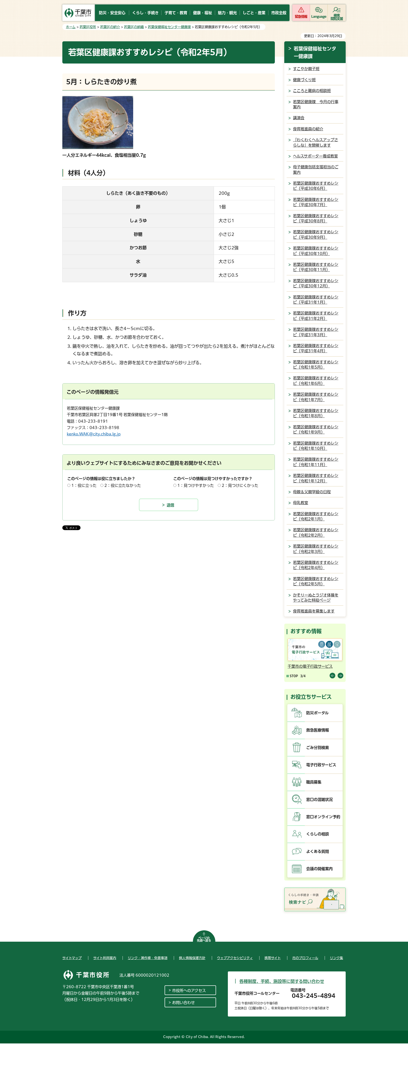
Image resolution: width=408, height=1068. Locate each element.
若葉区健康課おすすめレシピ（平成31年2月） (315, 315)
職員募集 (313, 782)
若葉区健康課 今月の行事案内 (315, 104)
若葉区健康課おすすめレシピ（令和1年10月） (315, 445)
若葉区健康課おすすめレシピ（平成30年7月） (315, 202)
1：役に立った (84, 485)
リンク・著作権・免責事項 (147, 958)
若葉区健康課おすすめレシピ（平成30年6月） (315, 185)
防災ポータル (317, 713)
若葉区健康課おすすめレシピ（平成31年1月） (315, 299)
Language (319, 16)
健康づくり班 (304, 80)
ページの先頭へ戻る (204, 939)
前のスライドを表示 (332, 675)
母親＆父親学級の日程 (312, 492)
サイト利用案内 (104, 958)
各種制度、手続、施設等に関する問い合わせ (281, 981)
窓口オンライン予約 (323, 817)
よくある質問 (317, 851)
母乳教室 (300, 503)
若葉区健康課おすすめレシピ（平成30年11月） (315, 267)
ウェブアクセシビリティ (235, 958)
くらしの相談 (317, 834)
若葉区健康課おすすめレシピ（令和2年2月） (315, 532)
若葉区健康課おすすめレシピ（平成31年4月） (315, 348)
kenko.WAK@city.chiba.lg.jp (94, 434)
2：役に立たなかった (122, 485)
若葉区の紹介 (110, 27)
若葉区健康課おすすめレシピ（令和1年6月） (315, 380)
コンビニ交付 (309, 666)
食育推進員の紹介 (308, 129)
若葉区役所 (88, 27)
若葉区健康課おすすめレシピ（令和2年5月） (315, 581)
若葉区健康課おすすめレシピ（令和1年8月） (315, 413)
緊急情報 (301, 16)
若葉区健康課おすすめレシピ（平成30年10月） (315, 250)
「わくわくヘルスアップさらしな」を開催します (315, 142)
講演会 (298, 118)
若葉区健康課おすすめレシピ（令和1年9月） (315, 429)
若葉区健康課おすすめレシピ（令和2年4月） (315, 565)
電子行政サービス (321, 765)
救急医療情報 (317, 730)
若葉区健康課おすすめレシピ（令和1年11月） (315, 461)
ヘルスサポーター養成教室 (315, 156)
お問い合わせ (183, 1002)
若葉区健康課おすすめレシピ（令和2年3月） (315, 548)
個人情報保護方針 (192, 958)
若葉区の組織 (134, 27)
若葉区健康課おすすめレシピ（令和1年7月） (315, 396)
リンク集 (336, 958)
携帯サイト (272, 958)
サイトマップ (72, 958)
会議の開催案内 (319, 869)
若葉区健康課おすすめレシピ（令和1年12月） (315, 478)
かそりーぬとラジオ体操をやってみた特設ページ (315, 597)
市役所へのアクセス (189, 990)
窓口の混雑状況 (319, 799)
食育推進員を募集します (314, 611)
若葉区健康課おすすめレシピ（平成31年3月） (315, 332)
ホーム (71, 27)
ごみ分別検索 (317, 747)
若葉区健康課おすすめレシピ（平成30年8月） (315, 218)
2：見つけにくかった (240, 485)
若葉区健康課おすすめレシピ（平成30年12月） (315, 283)
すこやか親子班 (306, 69)
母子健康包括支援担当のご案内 (315, 169)
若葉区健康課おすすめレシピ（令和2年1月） (315, 516)
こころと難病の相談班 (312, 91)
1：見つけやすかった (195, 485)
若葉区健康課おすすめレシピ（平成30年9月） (315, 234)
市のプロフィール (305, 958)
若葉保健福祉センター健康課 (169, 27)
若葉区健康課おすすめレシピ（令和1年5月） (315, 364)
